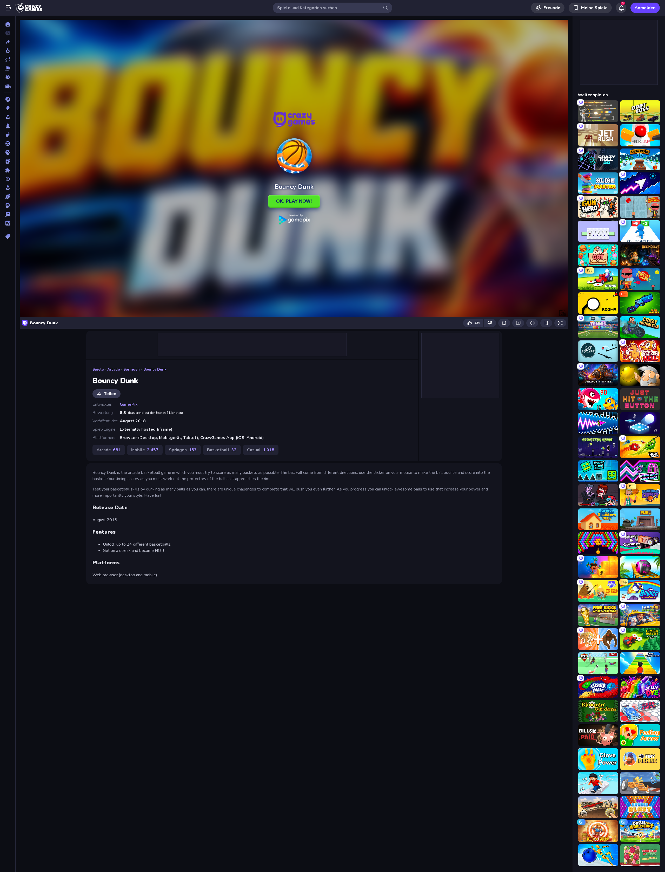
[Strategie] (7, 205)
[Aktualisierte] (7, 59)
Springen (131, 369)
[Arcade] (7, 117)
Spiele (98, 369)
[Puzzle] (7, 170)
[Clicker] (7, 134)
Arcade (113, 369)
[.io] (7, 152)
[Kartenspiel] (7, 161)
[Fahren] (7, 143)
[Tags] (7, 236)
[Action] (7, 108)
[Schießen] (7, 179)
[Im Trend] (7, 50)
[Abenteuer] (7, 99)
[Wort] (7, 223)
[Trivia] (7, 214)
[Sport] (7, 196)
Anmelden (645, 8)
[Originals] (7, 68)
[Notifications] (621, 8)
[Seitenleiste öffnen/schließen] (8, 8)
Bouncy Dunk (155, 369)
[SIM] (7, 187)
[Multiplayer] (7, 77)
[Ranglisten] (7, 86)
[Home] (7, 24)
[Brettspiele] (7, 125)
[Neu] (7, 41)
